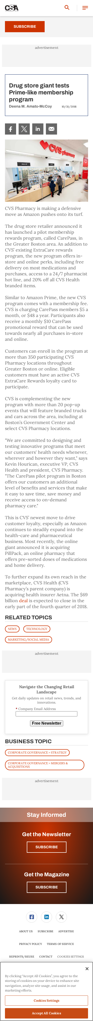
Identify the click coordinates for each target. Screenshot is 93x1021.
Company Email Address (36, 709)
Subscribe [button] (46, 847)
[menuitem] (10, 129)
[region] (46, 991)
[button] (85, 8)
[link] (10, 129)
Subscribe (25, 26)
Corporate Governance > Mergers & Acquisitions (38, 764)
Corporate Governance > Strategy (37, 752)
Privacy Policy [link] (30, 944)
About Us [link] (26, 931)
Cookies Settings (70, 956)
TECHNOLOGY (36, 629)
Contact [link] (45, 956)
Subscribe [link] (45, 931)
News (12, 629)
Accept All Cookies (46, 1013)
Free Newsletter (46, 723)
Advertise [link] (66, 931)
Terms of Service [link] (60, 944)
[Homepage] (12, 8)
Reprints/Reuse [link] (21, 956)
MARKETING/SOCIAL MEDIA (28, 639)
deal (23, 600)
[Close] (87, 968)
